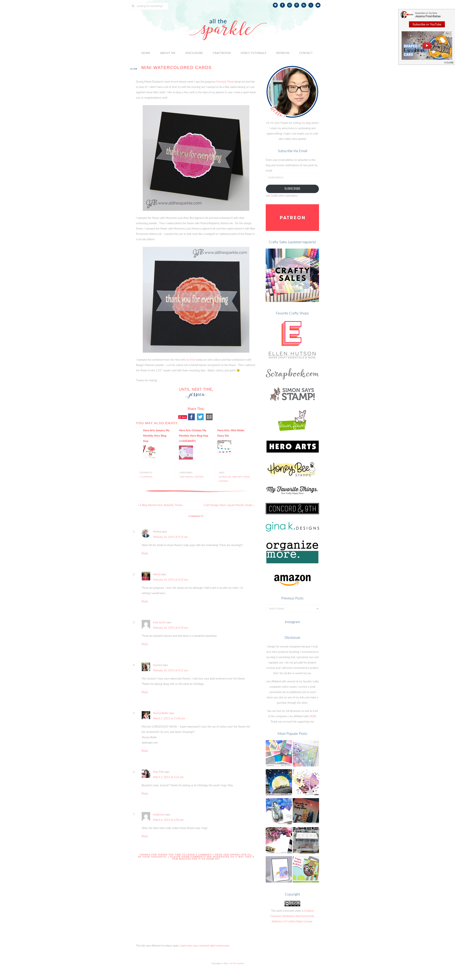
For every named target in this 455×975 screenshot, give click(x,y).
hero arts (237, 477)
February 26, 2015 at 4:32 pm (170, 579)
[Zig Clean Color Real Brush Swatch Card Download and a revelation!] (306, 754)
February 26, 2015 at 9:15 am (170, 537)
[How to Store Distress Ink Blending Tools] (306, 841)
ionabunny (159, 814)
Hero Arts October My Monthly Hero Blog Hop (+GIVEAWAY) (193, 435)
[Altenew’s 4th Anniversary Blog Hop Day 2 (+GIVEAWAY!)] (279, 841)
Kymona (157, 665)
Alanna (157, 574)
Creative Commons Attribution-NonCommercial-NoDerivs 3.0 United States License (292, 916)
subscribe (292, 188)
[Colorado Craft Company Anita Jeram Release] (279, 783)
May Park (158, 772)
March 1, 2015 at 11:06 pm (169, 718)
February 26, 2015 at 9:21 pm (170, 670)
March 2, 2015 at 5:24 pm (168, 777)
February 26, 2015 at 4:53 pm (170, 627)
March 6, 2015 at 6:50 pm (168, 820)
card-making (186, 477)
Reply (145, 553)
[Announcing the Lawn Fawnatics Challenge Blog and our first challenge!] (306, 870)
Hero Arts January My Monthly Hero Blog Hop (156, 435)
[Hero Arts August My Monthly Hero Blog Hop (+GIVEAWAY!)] (306, 783)
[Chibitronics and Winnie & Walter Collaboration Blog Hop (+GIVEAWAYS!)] (306, 812)
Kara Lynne (159, 622)
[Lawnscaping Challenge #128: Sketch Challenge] (279, 870)
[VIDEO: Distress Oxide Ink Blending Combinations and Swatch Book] (279, 754)
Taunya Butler (160, 713)
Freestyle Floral (224, 81)
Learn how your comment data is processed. (205, 945)
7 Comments (146, 477)
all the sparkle (227, 25)
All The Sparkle (237, 963)
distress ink (225, 477)
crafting (199, 477)
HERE (312, 716)
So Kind (190, 360)
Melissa (157, 531)
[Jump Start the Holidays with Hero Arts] (279, 812)
